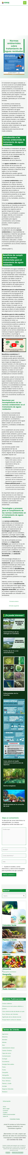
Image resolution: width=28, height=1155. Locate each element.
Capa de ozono (6, 1053)
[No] (26, 1149)
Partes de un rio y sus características (10, 651)
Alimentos (6, 969)
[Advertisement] (14, 20)
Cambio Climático (7, 1050)
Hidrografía (5, 1075)
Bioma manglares (9, 786)
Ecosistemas (5, 1061)
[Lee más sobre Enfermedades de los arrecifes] (14, 673)
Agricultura (5, 1034)
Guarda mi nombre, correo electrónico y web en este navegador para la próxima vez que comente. (13, 868)
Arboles (4, 1042)
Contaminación (6, 1056)
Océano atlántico (7, 1003)
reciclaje (4, 1086)
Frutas (4, 1070)
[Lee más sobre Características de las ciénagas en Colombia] (14, 624)
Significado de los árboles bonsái (11, 1017)
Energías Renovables (8, 1064)
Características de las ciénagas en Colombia (11, 632)
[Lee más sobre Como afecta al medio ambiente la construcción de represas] (14, 728)
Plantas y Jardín (9, 940)
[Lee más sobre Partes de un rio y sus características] (14, 643)
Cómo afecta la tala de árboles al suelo (13, 1011)
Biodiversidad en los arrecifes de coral (13, 805)
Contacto (5, 1110)
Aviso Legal (6, 1108)
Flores (4, 1067)
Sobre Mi (5, 1116)
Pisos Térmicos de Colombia (10, 1014)
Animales (6, 954)
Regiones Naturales (7, 1089)
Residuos (4, 1091)
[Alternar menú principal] (24, 2)
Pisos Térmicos (6, 1080)
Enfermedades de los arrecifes (10, 694)
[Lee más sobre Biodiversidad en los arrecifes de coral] (14, 795)
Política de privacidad (9, 1114)
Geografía (6, 974)
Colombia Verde (9, 925)
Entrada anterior (14, 601)
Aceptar (8, 1152)
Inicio (4, 1106)
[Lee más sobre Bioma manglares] (14, 776)
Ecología (4, 1059)
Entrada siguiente (14, 606)
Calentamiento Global (8, 1048)
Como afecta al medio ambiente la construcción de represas (13, 762)
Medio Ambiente (9, 989)
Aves (3, 1045)
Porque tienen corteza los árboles (11, 1019)
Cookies (5, 1112)
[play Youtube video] (14, 345)
